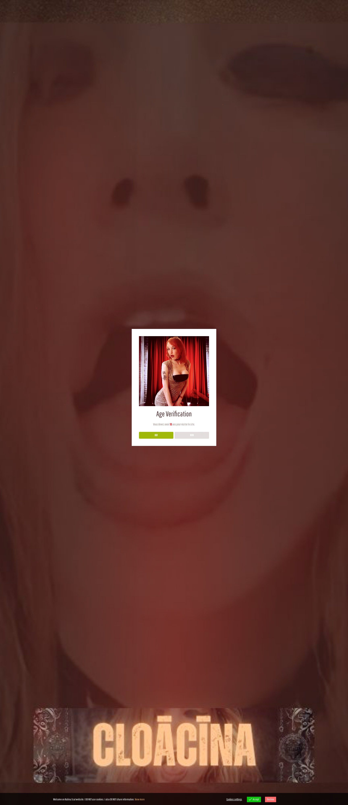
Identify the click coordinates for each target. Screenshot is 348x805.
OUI (156, 435)
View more (140, 799)
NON (192, 435)
